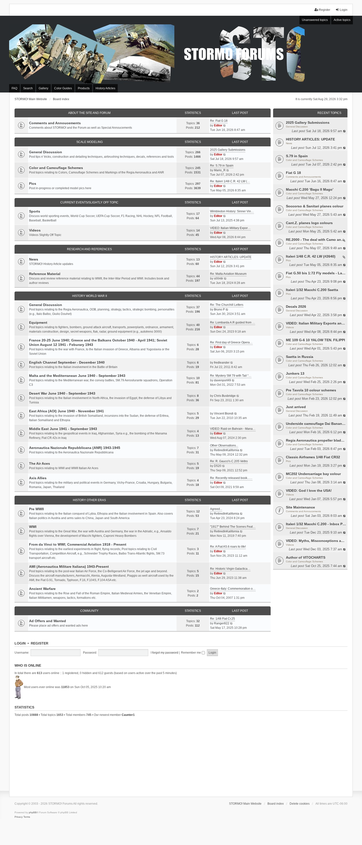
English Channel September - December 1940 (67, 362)
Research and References (89, 249)
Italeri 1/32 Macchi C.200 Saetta (312, 290)
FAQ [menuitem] (14, 88)
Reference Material (44, 274)
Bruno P (219, 309)
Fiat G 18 (293, 173)
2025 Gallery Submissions (307, 122)
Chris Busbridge (225, 396)
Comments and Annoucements (303, 176)
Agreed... (216, 509)
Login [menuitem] (343, 10)
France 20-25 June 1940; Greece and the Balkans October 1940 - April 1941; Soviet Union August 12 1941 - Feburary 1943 (98, 342)
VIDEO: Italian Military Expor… (230, 228)
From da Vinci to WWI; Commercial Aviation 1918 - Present (77, 544)
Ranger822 (221, 623)
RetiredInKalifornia (226, 450)
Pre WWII (36, 509)
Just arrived (296, 407)
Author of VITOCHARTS (305, 557)
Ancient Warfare (42, 589)
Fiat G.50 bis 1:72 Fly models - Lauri (316, 273)
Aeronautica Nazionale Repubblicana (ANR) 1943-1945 (74, 448)
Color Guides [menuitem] (63, 88)
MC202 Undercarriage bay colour (313, 474)
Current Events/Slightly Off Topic (89, 202)
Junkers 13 (295, 373)
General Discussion (297, 126)
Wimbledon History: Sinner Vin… (232, 211)
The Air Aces (39, 463)
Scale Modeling (89, 142)
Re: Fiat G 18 (219, 121)
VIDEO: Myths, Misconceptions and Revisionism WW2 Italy (316, 541)
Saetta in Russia (299, 357)
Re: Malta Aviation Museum (228, 274)
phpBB (33, 812)
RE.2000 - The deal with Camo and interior (316, 240)
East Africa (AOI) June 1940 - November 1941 (66, 411)
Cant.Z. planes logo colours (309, 223)
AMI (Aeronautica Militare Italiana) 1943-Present (69, 566)
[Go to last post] (344, 131)
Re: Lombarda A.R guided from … (232, 322)
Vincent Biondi (223, 413)
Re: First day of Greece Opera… (231, 342)
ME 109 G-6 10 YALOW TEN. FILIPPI (315, 340)
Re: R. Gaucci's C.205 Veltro (229, 461)
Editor (218, 125)
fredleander (222, 362)
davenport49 (222, 380)
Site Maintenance (300, 507)
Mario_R (220, 170)
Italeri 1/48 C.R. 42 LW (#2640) (310, 256)
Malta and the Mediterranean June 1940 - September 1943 (77, 376)
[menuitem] (19, 817)
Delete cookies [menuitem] (300, 803)
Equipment (38, 322)
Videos (290, 327)
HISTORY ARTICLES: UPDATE (310, 139)
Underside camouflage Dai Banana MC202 (316, 424)
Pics (288, 260)
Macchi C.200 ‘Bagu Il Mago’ (309, 189)
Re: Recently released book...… (231, 478)
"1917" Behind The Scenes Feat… (233, 526)
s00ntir (218, 278)
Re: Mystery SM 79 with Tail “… (230, 375)
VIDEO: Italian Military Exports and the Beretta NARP (316, 323)
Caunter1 (128, 715)
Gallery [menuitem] (43, 88)
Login (20, 643)
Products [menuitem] (84, 88)
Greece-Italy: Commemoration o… (233, 588)
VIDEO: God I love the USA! (309, 490)
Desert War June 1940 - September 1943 (62, 393)
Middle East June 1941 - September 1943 (63, 429)
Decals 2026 (296, 306)
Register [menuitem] (324, 10)
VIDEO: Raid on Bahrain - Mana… (233, 428)
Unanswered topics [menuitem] (315, 20)
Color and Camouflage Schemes (304, 160)
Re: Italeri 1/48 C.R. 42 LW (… (230, 181)
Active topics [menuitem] (342, 20)
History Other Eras (89, 500)
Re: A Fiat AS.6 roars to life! (228, 546)
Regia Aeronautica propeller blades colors (316, 440)
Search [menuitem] (28, 88)
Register (39, 643)
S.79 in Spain (297, 156)
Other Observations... (224, 445)
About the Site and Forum (89, 113)
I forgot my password (164, 652)
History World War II (89, 296)
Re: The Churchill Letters (226, 305)
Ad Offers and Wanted (47, 621)
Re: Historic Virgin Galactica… (230, 568)
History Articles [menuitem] (105, 88)
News (289, 143)
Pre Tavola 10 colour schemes (311, 390)
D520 (217, 466)
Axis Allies (38, 478)
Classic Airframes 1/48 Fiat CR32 (313, 457)
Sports (34, 211)
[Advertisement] (181, 756)
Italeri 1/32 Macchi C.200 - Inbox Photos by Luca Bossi (316, 524)
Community (89, 611)
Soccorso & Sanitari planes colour (314, 206)
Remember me (191, 652)
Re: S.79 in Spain (221, 165)
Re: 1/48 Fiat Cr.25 (222, 618)
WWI (32, 527)
